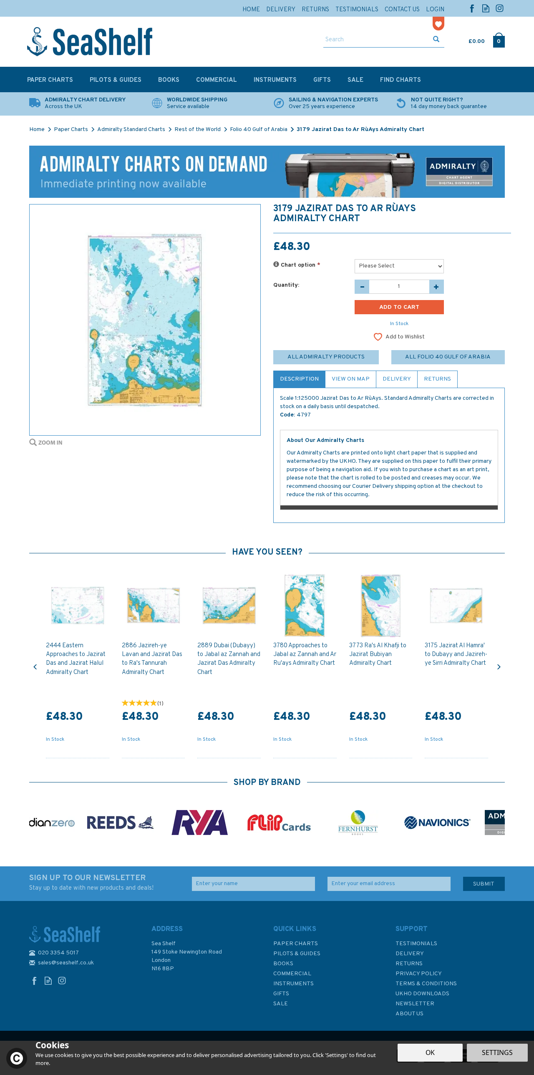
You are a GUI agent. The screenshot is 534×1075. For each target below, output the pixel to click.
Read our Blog (486, 8)
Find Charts (400, 80)
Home (251, 10)
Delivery (397, 379)
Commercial (292, 973)
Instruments (293, 983)
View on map (351, 379)
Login (435, 10)
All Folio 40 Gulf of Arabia (448, 357)
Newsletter (414, 1003)
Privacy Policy (418, 973)
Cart (469, 39)
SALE (280, 1003)
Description (299, 379)
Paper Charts (295, 943)
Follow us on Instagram (499, 8)
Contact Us (402, 10)
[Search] (436, 40)
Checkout (499, 39)
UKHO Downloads (422, 993)
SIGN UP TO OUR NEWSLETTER (91, 882)
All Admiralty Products (326, 357)
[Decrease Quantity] (362, 287)
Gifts (281, 993)
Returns (437, 379)
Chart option (299, 265)
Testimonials (416, 943)
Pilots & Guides (296, 953)
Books (283, 963)
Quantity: (286, 285)
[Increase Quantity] (436, 287)
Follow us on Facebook (472, 8)
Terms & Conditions (426, 983)
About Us (409, 1013)
